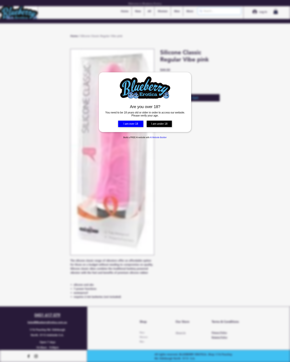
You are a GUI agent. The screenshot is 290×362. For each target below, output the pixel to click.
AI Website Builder (158, 137)
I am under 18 (159, 123)
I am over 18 (131, 123)
